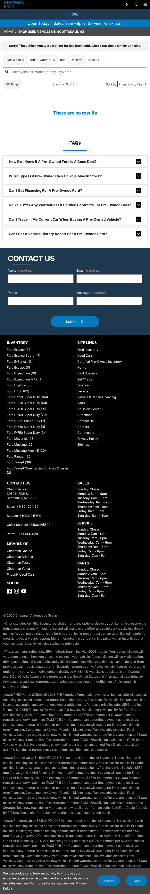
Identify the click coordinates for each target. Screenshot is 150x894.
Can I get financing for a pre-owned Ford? (45, 190)
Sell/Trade (84, 379)
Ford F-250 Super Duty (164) (27, 397)
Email (88, 270)
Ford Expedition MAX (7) (25, 379)
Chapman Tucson (19, 562)
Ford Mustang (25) (20, 444)
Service (82, 391)
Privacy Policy (87, 439)
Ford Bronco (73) (19, 350)
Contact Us (85, 421)
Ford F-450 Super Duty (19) (26, 409)
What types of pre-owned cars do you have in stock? (55, 176)
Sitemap (83, 444)
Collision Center (89, 409)
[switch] (145, 4)
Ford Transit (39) (19, 462)
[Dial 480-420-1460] (136, 4)
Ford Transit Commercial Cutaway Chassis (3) (37, 470)
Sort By (111, 84)
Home (8, 32)
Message (91, 293)
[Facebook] (9, 591)
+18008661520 (27, 534)
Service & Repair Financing (96, 397)
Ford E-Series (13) (20, 361)
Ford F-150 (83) (18, 391)
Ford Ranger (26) (19, 456)
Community (85, 433)
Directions (84, 415)
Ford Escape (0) (18, 367)
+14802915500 (30, 516)
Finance (83, 385)
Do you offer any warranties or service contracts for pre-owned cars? (70, 205)
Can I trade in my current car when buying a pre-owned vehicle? (65, 219)
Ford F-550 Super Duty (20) (27, 415)
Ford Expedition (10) (21, 373)
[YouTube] (24, 591)
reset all (93, 60)
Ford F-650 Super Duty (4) (26, 427)
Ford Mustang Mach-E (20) (26, 450)
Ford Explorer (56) (20, 385)
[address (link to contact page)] (126, 4)
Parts (81, 403)
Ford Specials (87, 373)
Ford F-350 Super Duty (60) (27, 403)
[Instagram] (16, 591)
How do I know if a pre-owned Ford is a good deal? (53, 162)
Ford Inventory (87, 350)
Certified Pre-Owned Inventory (99, 361)
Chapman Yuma (18, 569)
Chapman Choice (19, 551)
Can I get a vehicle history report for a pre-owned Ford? (58, 234)
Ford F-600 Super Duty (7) (26, 421)
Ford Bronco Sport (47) (23, 355)
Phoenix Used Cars (21, 574)
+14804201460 (27, 506)
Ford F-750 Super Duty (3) (26, 433)
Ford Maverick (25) (21, 439)
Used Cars (85, 355)
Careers (83, 427)
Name (20, 270)
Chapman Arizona (20, 557)
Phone (12, 293)
